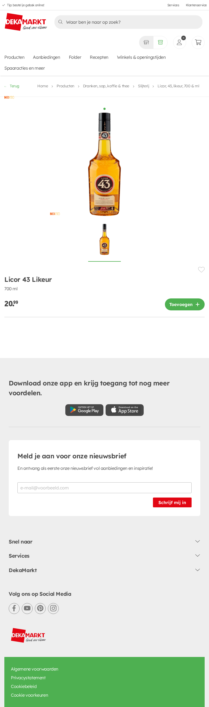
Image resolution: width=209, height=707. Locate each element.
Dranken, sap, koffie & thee (106, 86)
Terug (14, 86)
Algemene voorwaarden (34, 669)
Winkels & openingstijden (141, 57)
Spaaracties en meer (24, 68)
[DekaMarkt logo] (26, 22)
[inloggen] (179, 42)
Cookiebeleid (23, 686)
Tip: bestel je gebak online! (25, 5)
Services (173, 5)
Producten (14, 57)
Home (42, 86)
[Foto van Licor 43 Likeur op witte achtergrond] (104, 242)
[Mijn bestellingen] (198, 42)
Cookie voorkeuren (29, 695)
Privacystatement (28, 677)
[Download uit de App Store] (125, 410)
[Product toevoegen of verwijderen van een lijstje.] (201, 269)
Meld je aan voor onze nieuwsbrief (71, 456)
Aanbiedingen (46, 57)
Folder (75, 57)
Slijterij (143, 86)
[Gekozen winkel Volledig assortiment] (146, 42)
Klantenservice (196, 5)
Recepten (99, 57)
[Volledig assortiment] (160, 42)
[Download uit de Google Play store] (84, 410)
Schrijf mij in (172, 502)
